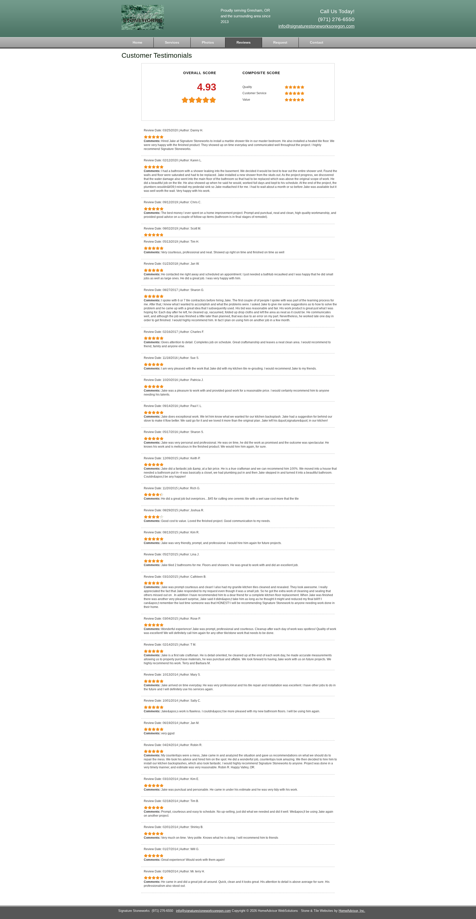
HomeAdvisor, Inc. (352, 911)
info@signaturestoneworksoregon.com (316, 26)
